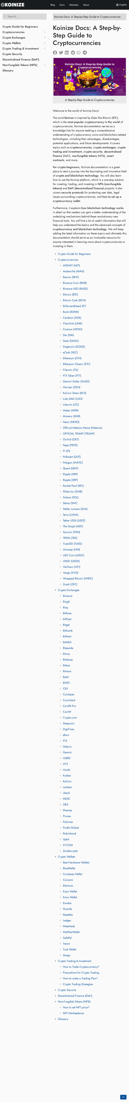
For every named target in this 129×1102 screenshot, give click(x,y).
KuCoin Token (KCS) (74, 393)
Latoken (67, 787)
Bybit (66, 677)
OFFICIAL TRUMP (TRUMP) (79, 434)
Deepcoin (68, 723)
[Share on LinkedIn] (68, 52)
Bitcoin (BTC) (70, 294)
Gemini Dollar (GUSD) (76, 381)
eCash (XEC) (70, 352)
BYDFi (66, 683)
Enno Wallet (70, 897)
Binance (67, 596)
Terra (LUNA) (70, 515)
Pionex (67, 816)
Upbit (66, 839)
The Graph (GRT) (73, 526)
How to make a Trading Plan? (80, 978)
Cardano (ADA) (72, 318)
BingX (66, 602)
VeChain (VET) (71, 567)
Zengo (66, 955)
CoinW (67, 712)
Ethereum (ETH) (72, 358)
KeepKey (68, 915)
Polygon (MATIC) (73, 463)
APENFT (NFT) (71, 265)
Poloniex (68, 822)
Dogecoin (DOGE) (74, 347)
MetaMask (69, 926)
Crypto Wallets (12, 43)
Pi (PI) (66, 451)
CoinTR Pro (69, 706)
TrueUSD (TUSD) (72, 544)
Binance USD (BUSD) (75, 289)
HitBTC (67, 758)
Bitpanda (68, 648)
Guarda (67, 909)
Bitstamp (68, 660)
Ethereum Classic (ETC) (76, 364)
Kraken (67, 776)
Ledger (67, 920)
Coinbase (68, 694)
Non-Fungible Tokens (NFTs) (20, 65)
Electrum (68, 886)
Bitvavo (67, 671)
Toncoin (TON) (71, 532)
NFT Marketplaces (73, 1013)
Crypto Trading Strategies (78, 984)
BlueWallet (69, 868)
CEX (65, 689)
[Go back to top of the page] (123, 1097)
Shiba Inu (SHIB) (72, 492)
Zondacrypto (70, 851)
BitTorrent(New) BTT (74, 306)
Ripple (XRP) (70, 474)
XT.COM (68, 845)
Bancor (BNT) (71, 277)
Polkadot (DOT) (72, 457)
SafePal (67, 938)
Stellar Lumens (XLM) (75, 509)
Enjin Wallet (70, 891)
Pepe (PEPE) (70, 445)
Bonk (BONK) (71, 312)
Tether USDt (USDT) (74, 520)
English (123, 4)
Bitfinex (67, 613)
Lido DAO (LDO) (73, 399)
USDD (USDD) (71, 561)
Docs (62, 5)
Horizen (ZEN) (71, 387)
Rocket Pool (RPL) (73, 486)
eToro (66, 735)
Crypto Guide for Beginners (20, 27)
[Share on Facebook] (56, 52)
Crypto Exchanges (14, 38)
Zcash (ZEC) (70, 584)
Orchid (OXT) (71, 439)
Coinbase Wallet (72, 874)
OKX (65, 804)
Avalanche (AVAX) (73, 271)
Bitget (66, 625)
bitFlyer (67, 619)
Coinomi (68, 880)
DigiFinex (68, 729)
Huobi (66, 770)
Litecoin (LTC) (71, 405)
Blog (52, 5)
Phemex (67, 810)
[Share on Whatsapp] (80, 52)
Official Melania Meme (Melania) (82, 428)
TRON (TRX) (70, 538)
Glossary (8, 70)
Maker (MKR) (71, 410)
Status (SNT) (70, 503)
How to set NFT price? (76, 1007)
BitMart (67, 636)
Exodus (67, 903)
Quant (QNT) (70, 468)
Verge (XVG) (71, 573)
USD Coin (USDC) (73, 555)
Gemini (67, 752)
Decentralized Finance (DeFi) (21, 59)
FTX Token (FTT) (72, 376)
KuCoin (67, 781)
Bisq (65, 607)
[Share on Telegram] (86, 52)
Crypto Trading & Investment (21, 49)
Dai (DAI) (68, 335)
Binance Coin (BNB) (75, 283)
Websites (74, 5)
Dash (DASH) (71, 341)
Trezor (66, 944)
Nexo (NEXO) (71, 422)
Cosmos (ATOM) (72, 329)
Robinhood (69, 833)
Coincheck (69, 700)
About (86, 5)
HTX (65, 764)
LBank (66, 793)
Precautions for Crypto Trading (81, 973)
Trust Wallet (69, 949)
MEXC (66, 799)
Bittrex (66, 665)
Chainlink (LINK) (72, 323)
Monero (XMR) (71, 416)
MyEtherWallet (71, 932)
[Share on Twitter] (62, 52)
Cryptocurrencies (14, 32)
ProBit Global (71, 828)
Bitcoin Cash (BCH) (74, 300)
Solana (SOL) (71, 497)
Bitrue (66, 654)
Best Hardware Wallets (76, 862)
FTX (65, 741)
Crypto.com (70, 718)
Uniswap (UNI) (71, 549)
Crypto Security (12, 54)
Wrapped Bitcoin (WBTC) (78, 578)
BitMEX (67, 642)
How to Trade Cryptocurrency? (81, 967)
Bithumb (68, 631)
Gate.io (67, 747)
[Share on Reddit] (74, 52)
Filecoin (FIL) (70, 370)
